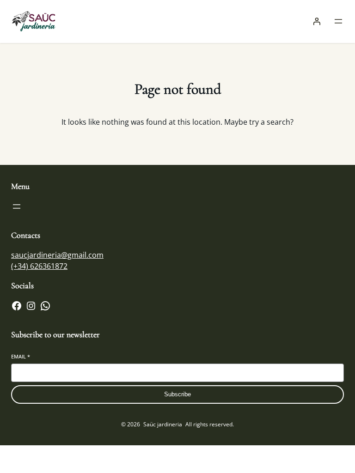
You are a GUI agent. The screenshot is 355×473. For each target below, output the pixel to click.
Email (20, 356)
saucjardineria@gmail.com (57, 255)
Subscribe (177, 394)
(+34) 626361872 (39, 266)
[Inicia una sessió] (316, 21)
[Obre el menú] (338, 21)
